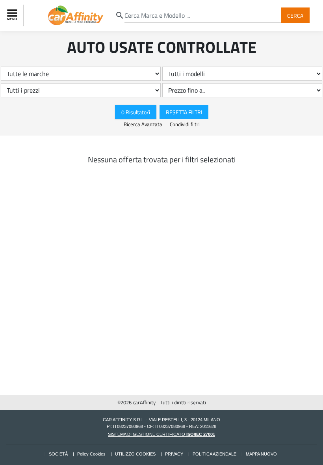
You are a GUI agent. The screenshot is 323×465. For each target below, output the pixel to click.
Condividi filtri (185, 124)
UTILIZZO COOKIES (135, 454)
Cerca (295, 15)
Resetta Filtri (184, 111)
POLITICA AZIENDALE (214, 454)
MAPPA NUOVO (261, 454)
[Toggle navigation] (13, 15)
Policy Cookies (91, 454)
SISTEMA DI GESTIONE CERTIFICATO (161, 434)
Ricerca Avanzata (143, 124)
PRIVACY (174, 454)
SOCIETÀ (58, 454)
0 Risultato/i (135, 111)
